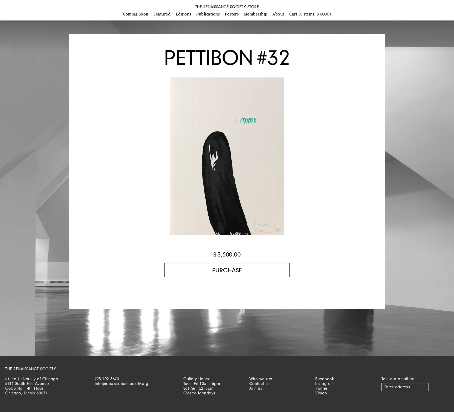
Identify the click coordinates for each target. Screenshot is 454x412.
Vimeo (321, 392)
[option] (227, 158)
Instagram (324, 383)
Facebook (324, 378)
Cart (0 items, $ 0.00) (310, 14)
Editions (183, 14)
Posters (232, 14)
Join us (255, 388)
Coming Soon (135, 14)
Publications (208, 14)
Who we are (260, 378)
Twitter (321, 388)
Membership (255, 14)
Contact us (259, 383)
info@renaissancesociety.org (121, 383)
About (278, 14)
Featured (162, 14)
